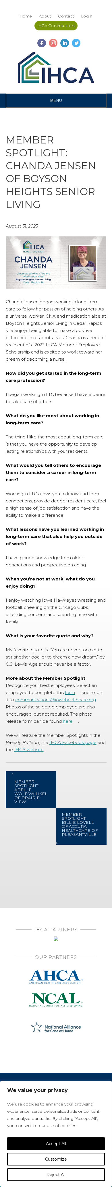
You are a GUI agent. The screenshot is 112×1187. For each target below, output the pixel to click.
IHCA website (29, 749)
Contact (66, 16)
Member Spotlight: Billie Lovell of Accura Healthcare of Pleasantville (80, 824)
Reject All (56, 1174)
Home (26, 16)
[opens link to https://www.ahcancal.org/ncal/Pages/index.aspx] (56, 995)
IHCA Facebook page (72, 742)
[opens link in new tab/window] (41, 40)
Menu (56, 100)
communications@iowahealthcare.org (55, 699)
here (68, 721)
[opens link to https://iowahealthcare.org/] (56, 69)
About (45, 16)
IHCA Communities (55, 25)
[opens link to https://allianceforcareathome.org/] (56, 1026)
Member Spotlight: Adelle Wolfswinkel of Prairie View (30, 791)
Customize (56, 1159)
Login (86, 16)
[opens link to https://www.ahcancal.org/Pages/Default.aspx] (56, 972)
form (70, 692)
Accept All (56, 1143)
